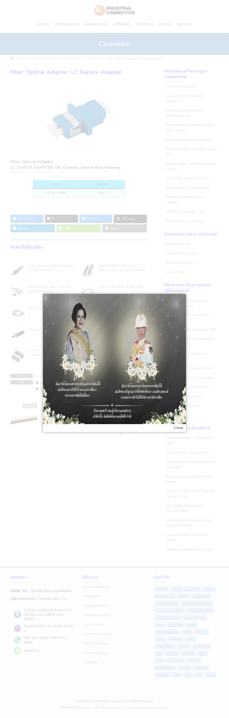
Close (178, 428)
